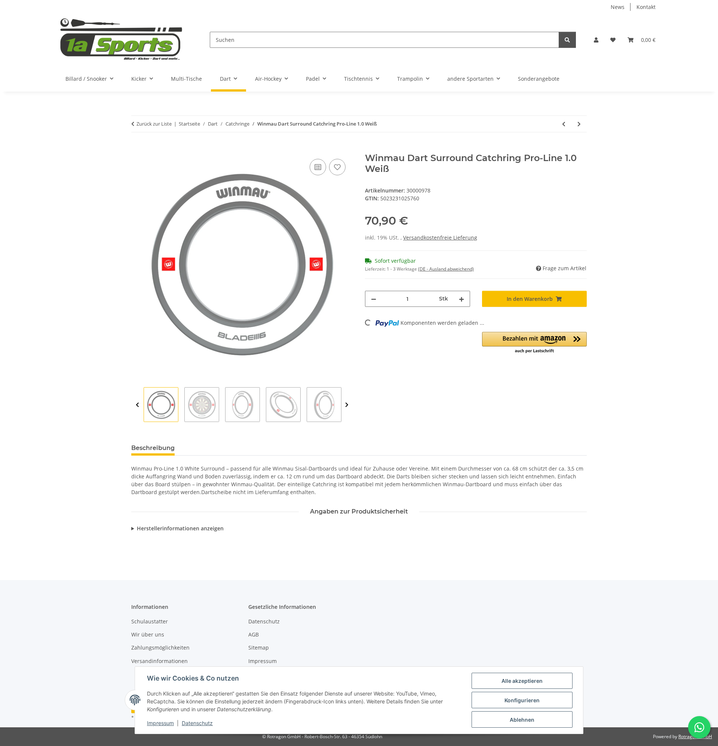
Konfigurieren (522, 700)
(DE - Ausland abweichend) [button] (446, 269)
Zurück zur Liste (154, 123)
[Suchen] (567, 40)
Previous (137, 405)
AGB (253, 634)
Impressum (160, 723)
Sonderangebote (538, 78)
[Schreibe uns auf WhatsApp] (699, 727)
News (618, 6)
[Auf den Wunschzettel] (337, 167)
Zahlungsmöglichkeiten (160, 647)
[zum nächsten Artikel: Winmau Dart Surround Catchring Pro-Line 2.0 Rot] (579, 124)
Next (347, 405)
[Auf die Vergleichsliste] (318, 167)
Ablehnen (522, 719)
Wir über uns (147, 634)
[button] (596, 40)
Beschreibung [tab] (153, 447)
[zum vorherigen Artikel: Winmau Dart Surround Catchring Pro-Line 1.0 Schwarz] (563, 124)
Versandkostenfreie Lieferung (440, 237)
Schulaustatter (149, 621)
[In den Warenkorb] (137, 149)
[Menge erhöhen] (461, 298)
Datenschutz (197, 723)
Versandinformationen (159, 661)
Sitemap (258, 647)
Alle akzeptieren (522, 681)
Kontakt (646, 6)
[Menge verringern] (373, 298)
